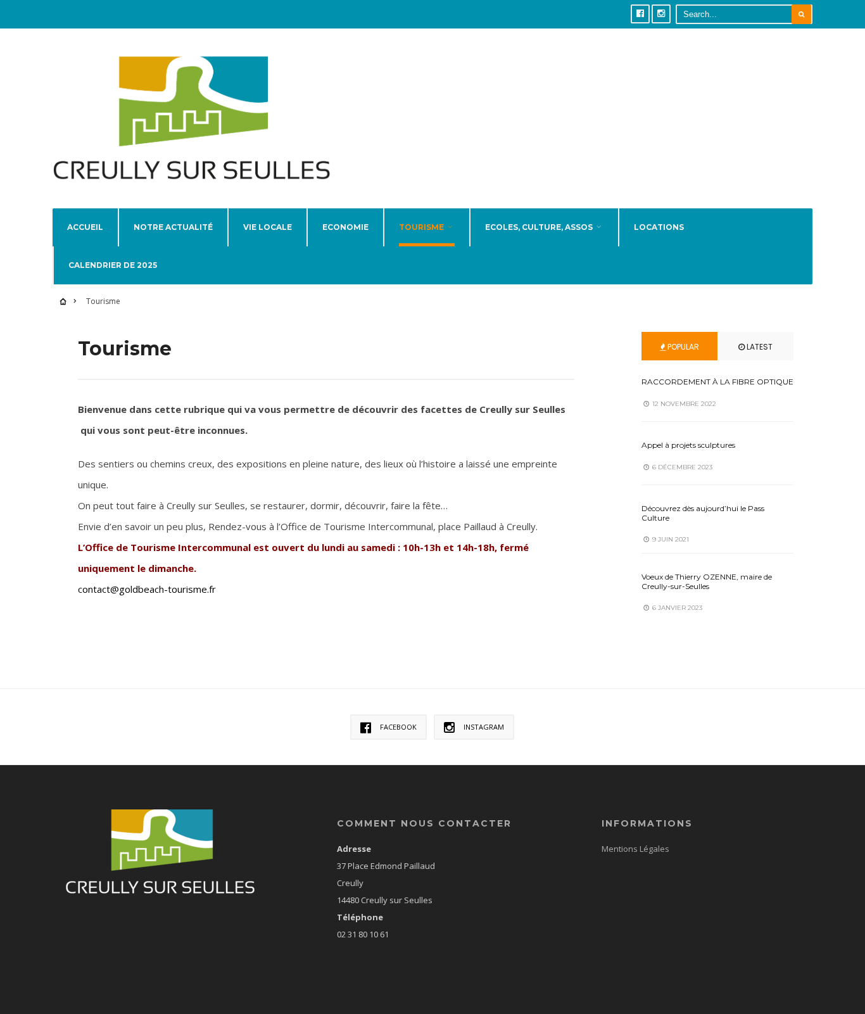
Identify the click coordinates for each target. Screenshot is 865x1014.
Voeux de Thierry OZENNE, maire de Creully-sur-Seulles (706, 581)
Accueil (85, 227)
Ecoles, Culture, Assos (539, 227)
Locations (659, 227)
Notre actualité (173, 227)
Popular (682, 346)
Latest (759, 346)
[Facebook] (640, 13)
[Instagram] (661, 13)
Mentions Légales (635, 848)
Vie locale (267, 227)
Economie (345, 227)
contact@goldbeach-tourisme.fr (147, 589)
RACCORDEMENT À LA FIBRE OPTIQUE (717, 381)
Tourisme (421, 227)
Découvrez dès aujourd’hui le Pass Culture (702, 513)
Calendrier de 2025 (112, 265)
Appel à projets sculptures (688, 445)
